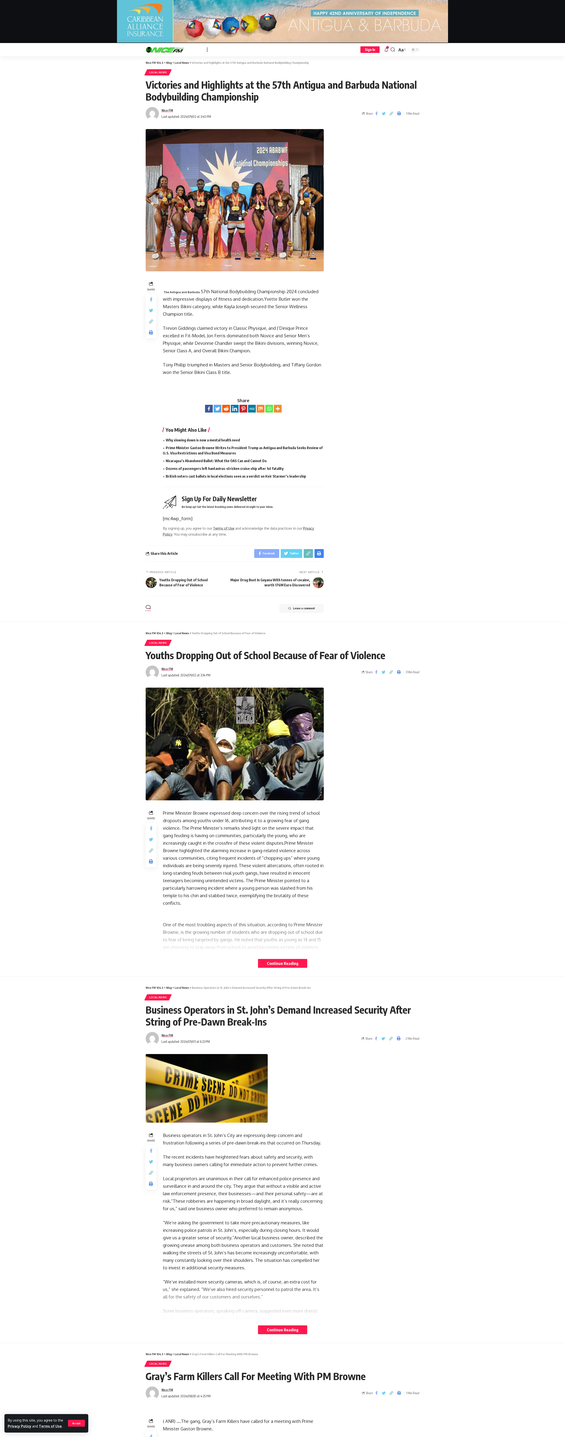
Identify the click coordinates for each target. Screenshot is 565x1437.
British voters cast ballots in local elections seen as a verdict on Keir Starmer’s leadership (236, 476)
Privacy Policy (19, 1426)
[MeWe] (252, 409)
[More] (278, 409)
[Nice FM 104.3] (173, 49)
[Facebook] (209, 409)
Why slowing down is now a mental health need (203, 440)
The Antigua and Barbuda (181, 292)
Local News (158, 72)
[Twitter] (217, 409)
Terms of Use (50, 1426)
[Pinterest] (243, 409)
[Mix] (260, 409)
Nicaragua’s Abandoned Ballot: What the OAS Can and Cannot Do (216, 461)
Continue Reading (282, 963)
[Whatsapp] (269, 409)
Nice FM (167, 110)
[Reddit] (226, 409)
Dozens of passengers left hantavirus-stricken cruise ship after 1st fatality (225, 468)
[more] (207, 49)
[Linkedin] (235, 409)
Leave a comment (304, 608)
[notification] (386, 49)
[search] (393, 49)
